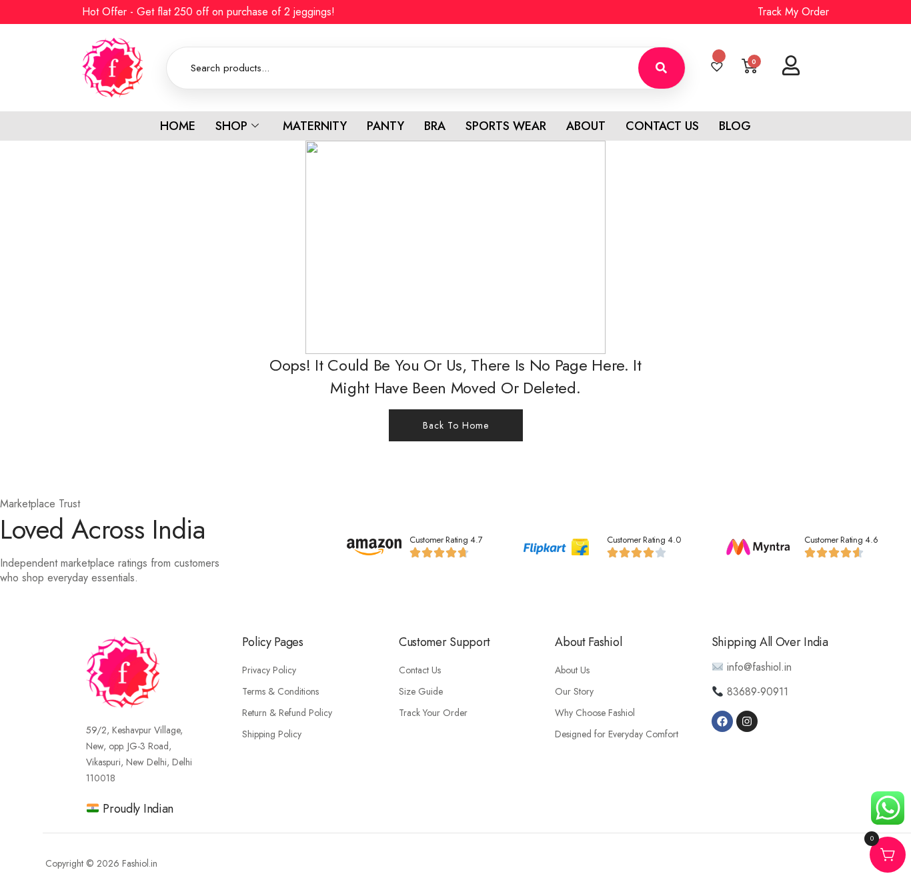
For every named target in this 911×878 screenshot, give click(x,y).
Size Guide (421, 691)
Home (177, 126)
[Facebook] (722, 721)
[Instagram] (747, 721)
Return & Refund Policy (287, 712)
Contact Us (662, 126)
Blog (735, 126)
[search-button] (661, 68)
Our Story (574, 691)
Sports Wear (506, 126)
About (586, 126)
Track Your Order (433, 712)
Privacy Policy (269, 670)
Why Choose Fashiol (595, 712)
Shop (231, 126)
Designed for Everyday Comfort (616, 734)
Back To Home (456, 425)
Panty (385, 126)
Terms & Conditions (280, 691)
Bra (434, 126)
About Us (572, 670)
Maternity (315, 126)
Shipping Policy (271, 734)
